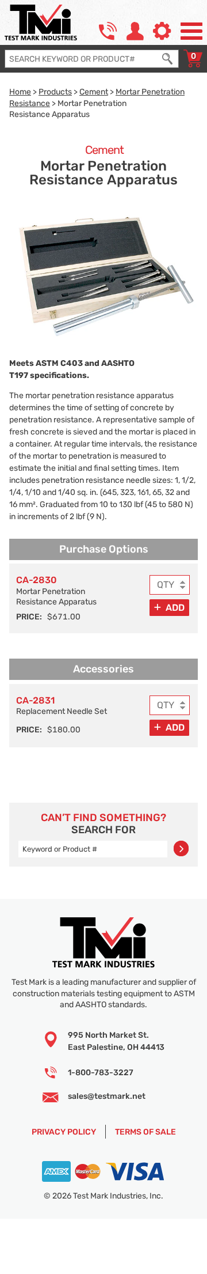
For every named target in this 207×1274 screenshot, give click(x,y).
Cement (93, 91)
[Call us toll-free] (108, 31)
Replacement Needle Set (61, 705)
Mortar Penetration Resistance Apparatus (56, 590)
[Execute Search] (167, 58)
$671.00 (63, 616)
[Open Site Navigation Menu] (191, 31)
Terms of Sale (145, 1131)
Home (20, 91)
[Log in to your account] (135, 31)
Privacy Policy (64, 1131)
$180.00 (63, 729)
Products (55, 91)
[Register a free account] (162, 31)
